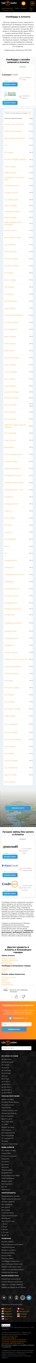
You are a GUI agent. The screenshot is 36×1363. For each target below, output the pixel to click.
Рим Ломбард (9, 702)
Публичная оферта (9, 1338)
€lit (5, 553)
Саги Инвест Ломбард (12, 709)
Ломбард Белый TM (11, 596)
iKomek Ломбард (10, 301)
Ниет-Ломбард (9, 782)
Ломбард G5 (8, 497)
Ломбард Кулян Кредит (13, 623)
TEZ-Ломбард (9, 287)
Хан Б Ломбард (9, 746)
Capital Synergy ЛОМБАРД (14, 124)
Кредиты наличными (10, 960)
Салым (6, 546)
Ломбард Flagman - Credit (13, 490)
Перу (22, 1309)
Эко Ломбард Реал (11, 768)
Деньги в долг (7, 962)
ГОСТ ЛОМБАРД (10, 433)
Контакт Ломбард (10, 461)
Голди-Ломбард (10, 440)
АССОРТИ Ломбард (11, 322)
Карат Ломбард (10, 167)
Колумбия (8, 1314)
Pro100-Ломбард (10, 252)
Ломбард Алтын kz (11, 193)
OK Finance (8, 525)
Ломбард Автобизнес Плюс (14, 575)
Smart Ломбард (10, 280)
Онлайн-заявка (10, 84)
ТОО (6, 145)
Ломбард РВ (8, 645)
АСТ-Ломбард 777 (10, 329)
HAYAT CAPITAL (9, 518)
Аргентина (8, 1316)
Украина (23, 1314)
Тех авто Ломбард (10, 732)
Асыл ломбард (9, 379)
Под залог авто (7, 964)
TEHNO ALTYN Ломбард (12, 131)
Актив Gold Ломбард (12, 358)
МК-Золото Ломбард (11, 688)
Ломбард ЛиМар (10, 631)
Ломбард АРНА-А (10, 560)
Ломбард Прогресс (11, 638)
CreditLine (8, 511)
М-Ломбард (8, 681)
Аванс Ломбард (10, 336)
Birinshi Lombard (10, 230)
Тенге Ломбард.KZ (11, 724)
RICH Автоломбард (11, 259)
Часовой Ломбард (11, 761)
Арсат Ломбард (10, 365)
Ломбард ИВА (9, 615)
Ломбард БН (9, 582)
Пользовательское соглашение (14, 1340)
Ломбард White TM (11, 504)
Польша (23, 1316)
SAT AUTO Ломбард (11, 266)
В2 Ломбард (8, 152)
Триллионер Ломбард (12, 739)
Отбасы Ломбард (10, 206)
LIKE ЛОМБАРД (10, 245)
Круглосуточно (7, 984)
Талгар (4, 971)
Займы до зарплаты (9, 959)
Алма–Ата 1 (8, 532)
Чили (6, 1319)
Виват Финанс (9, 351)
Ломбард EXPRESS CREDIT (14, 483)
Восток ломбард (10, 419)
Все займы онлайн (9, 977)
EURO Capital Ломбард (12, 237)
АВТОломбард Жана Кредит (14, 138)
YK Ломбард (8, 294)
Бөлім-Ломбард (10, 412)
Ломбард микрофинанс (13, 666)
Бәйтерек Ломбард (11, 398)
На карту (5, 979)
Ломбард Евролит (11, 603)
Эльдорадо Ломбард (12, 211)
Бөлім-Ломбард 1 (10, 405)
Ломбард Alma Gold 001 (13, 476)
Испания (7, 1309)
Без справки (6, 983)
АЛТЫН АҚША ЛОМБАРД (13, 315)
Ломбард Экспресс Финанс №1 (15, 659)
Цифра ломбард (10, 217)
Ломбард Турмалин (11, 673)
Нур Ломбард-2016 (11, 200)
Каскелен (5, 969)
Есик (3, 972)
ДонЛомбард (9, 447)
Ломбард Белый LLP (11, 589)
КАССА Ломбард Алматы (13, 454)
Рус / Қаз (31, 9)
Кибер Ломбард (10, 173)
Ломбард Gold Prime (11, 185)
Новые (4, 981)
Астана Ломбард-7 (11, 372)
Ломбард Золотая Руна (12, 609)
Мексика (7, 1311)
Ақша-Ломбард (9, 386)
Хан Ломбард (9, 754)
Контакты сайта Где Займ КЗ (13, 1343)
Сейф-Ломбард (10, 716)
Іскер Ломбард (9, 308)
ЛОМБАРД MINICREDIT (12, 468)
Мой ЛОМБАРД (10, 539)
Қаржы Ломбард (10, 775)
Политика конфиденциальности (14, 1341)
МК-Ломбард (9, 695)
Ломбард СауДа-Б (10, 652)
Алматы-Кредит (10, 344)
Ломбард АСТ (9, 567)
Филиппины (25, 1311)
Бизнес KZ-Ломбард (11, 392)
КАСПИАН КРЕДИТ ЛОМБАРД (15, 160)
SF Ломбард (8, 273)
